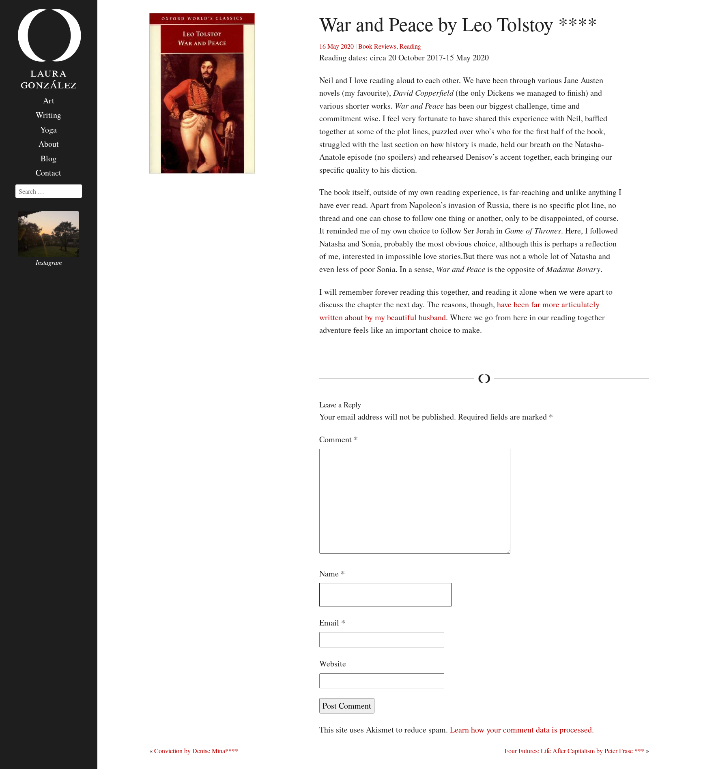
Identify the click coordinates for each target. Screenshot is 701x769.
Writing (48, 114)
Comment (338, 439)
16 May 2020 (336, 46)
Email (332, 622)
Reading (410, 46)
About (49, 143)
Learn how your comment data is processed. (522, 729)
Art (48, 100)
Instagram (49, 262)
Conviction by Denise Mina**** (196, 750)
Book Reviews (377, 46)
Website (332, 663)
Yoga (48, 129)
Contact (48, 172)
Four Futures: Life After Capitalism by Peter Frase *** (574, 750)
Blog (48, 158)
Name (332, 573)
